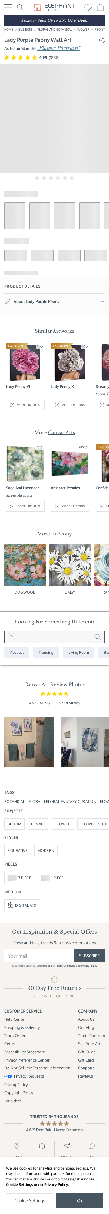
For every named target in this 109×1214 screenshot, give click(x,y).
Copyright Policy (18, 1092)
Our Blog (86, 1027)
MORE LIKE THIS (28, 405)
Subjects (25, 29)
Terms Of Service (65, 965)
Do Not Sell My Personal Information (37, 1067)
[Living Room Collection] (78, 652)
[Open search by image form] (11, 637)
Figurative (18, 850)
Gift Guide (87, 1051)
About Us (86, 1019)
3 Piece (24, 877)
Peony (100, 29)
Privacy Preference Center (27, 1059)
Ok (79, 1200)
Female (38, 824)
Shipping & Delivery (22, 1027)
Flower (83, 29)
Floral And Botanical (55, 29)
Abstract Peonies (65, 488)
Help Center (15, 1019)
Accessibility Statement (25, 1051)
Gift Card (86, 1059)
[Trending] (46, 652)
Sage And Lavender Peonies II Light (22, 488)
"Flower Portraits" (58, 48)
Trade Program (91, 1035)
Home (8, 29)
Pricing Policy (16, 1084)
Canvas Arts (61, 432)
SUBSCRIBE (89, 955)
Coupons (86, 1067)
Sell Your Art (89, 1043)
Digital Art (26, 905)
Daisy (70, 592)
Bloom (14, 824)
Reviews (85, 1075)
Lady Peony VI (18, 386)
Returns (11, 1043)
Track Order (14, 1035)
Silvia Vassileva (19, 495)
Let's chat (12, 1100)
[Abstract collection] (16, 652)
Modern (46, 850)
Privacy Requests (29, 1075)
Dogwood (25, 592)
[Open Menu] (8, 7)
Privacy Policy (56, 1184)
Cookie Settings (19, 1184)
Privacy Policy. (89, 965)
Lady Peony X (62, 386)
